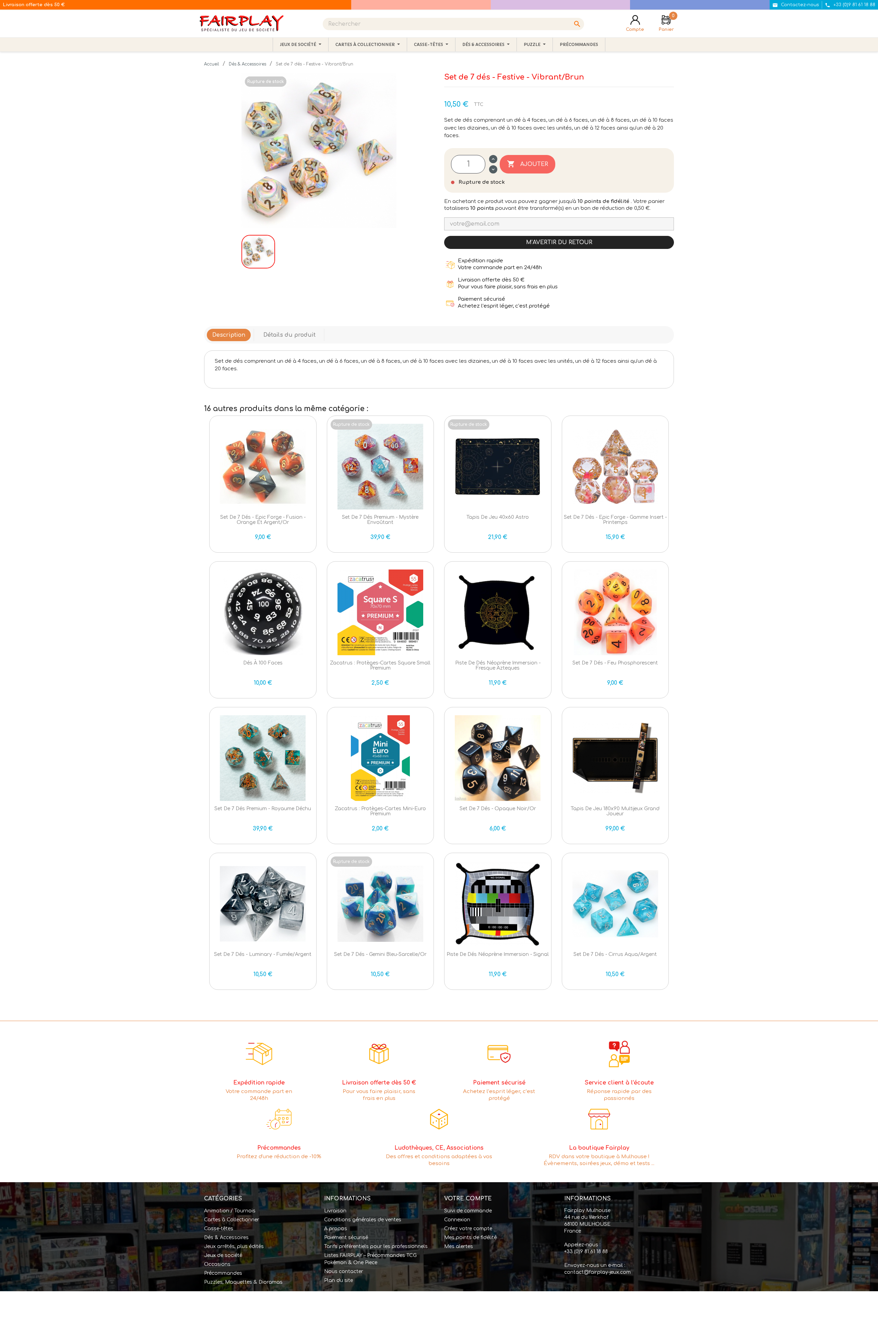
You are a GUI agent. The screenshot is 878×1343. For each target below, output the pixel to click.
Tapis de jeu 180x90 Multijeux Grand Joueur (615, 811)
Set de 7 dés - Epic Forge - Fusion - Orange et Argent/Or (263, 520)
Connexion (457, 1219)
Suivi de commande (468, 1210)
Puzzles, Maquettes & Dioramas (243, 1282)
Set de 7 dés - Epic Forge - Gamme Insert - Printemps (615, 520)
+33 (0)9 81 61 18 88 (586, 1251)
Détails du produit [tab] (289, 335)
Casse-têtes (218, 1228)
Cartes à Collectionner (231, 1219)
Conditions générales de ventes (362, 1219)
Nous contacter (343, 1271)
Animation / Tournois (230, 1210)
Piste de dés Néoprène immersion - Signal (498, 954)
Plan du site (338, 1280)
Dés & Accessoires (226, 1237)
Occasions (217, 1264)
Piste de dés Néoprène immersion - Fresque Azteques (498, 665)
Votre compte (468, 1199)
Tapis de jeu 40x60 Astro (497, 517)
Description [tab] (228, 335)
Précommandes (223, 1273)
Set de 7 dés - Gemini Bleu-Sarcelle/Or (380, 954)
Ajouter (527, 164)
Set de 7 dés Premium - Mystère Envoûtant (380, 520)
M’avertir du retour (559, 242)
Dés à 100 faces (263, 662)
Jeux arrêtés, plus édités (234, 1246)
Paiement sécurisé (346, 1237)
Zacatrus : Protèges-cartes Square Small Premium (380, 665)
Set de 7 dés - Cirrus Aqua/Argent (615, 954)
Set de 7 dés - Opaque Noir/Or (498, 808)
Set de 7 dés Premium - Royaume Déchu (262, 808)
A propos (335, 1228)
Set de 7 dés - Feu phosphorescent (615, 662)
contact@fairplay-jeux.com (597, 1272)
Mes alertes (458, 1246)
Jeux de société (223, 1255)
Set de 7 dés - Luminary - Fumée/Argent (262, 954)
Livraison (335, 1210)
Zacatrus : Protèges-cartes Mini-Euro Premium (380, 811)
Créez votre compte (468, 1228)
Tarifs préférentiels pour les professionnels (376, 1246)
